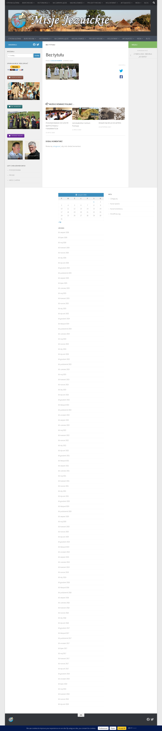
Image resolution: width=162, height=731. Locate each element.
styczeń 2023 (64, 395)
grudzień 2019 (65, 542)
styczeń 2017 (64, 669)
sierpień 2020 (64, 516)
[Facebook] (34, 44)
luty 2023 (63, 390)
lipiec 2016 (63, 684)
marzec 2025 (64, 303)
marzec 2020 (64, 532)
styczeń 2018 (64, 623)
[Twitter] (37, 44)
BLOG (146, 3)
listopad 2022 (64, 405)
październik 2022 (65, 410)
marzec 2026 (64, 253)
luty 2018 (63, 618)
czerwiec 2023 (65, 369)
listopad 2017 (64, 633)
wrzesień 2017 (65, 643)
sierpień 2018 (64, 598)
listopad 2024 (64, 324)
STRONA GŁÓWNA (13, 3)
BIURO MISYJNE (27, 3)
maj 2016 (63, 689)
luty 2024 (63, 349)
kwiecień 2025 (64, 298)
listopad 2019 (64, 547)
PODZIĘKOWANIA (15, 170)
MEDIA (137, 3)
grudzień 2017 (65, 628)
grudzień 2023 (65, 359)
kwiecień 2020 (64, 527)
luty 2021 (63, 491)
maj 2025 (63, 293)
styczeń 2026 (64, 263)
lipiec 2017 (63, 648)
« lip (59, 222)
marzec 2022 (64, 440)
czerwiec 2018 (65, 603)
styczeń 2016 (64, 704)
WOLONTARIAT (111, 3)
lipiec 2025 (63, 283)
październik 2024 (65, 329)
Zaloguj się (114, 199)
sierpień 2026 (64, 232)
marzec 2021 (64, 486)
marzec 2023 (64, 385)
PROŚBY (12, 175)
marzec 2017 (64, 664)
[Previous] (11, 91)
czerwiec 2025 (65, 288)
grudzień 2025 (65, 268)
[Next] (35, 91)
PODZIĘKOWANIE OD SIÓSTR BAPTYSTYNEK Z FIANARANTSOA (57, 126)
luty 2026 (63, 258)
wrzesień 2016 (65, 679)
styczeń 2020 (64, 537)
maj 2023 (63, 374)
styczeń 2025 (64, 314)
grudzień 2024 (65, 319)
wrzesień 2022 (65, 415)
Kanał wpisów (115, 204)
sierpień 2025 (64, 278)
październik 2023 (65, 364)
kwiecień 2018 (64, 608)
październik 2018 (65, 593)
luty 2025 (63, 308)
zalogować (57, 146)
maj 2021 (63, 476)
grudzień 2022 (65, 400)
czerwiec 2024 (65, 334)
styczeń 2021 (64, 496)
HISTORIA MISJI (42, 3)
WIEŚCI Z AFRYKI (14, 180)
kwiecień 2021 (64, 481)
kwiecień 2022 (64, 435)
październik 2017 (65, 638)
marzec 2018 (64, 613)
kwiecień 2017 (64, 658)
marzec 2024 (64, 344)
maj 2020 (63, 521)
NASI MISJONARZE (76, 3)
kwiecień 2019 (64, 567)
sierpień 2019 (64, 557)
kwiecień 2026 (64, 248)
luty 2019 (63, 577)
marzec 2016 (64, 699)
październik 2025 (65, 273)
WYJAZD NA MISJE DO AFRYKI (110, 123)
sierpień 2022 (64, 420)
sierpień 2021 (64, 466)
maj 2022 (63, 430)
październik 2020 (65, 511)
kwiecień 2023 (64, 379)
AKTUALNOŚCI (126, 3)
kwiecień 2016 (64, 694)
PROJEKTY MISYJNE (94, 3)
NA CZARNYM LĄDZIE (60, 3)
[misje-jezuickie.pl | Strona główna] (79, 20)
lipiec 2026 (63, 237)
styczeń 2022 (64, 450)
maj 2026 (63, 242)
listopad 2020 (64, 506)
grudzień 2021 (65, 456)
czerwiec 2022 (65, 425)
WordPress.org (115, 214)
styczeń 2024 (64, 354)
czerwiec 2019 (65, 562)
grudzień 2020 (65, 501)
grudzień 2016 (65, 674)
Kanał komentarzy (116, 209)
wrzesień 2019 (65, 552)
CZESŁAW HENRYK (56, 61)
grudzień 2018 (65, 582)
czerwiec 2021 (65, 471)
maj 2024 (63, 339)
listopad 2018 (64, 587)
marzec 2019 (64, 572)
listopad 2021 (64, 461)
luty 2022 (63, 445)
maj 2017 (63, 653)
